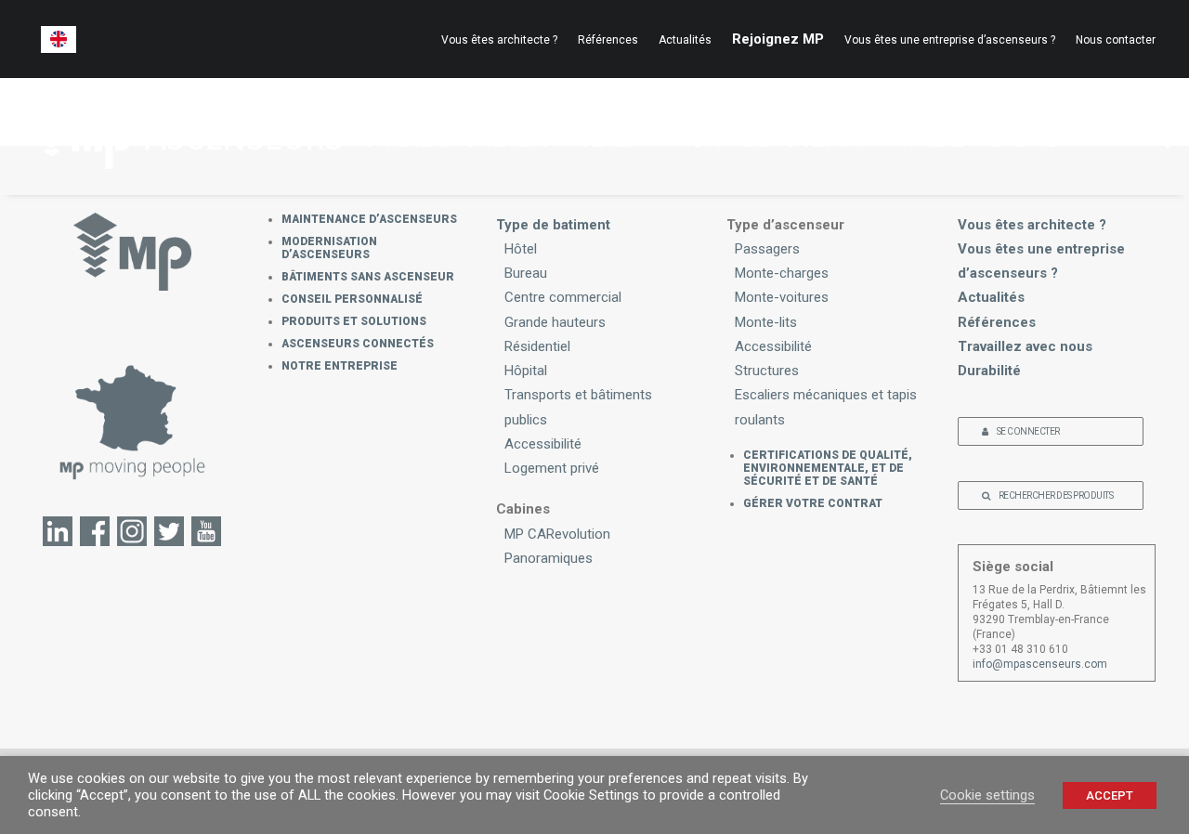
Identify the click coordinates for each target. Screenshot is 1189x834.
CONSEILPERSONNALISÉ (728, 133)
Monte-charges (782, 273)
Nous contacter (1116, 39)
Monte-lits (766, 322)
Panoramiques (548, 558)
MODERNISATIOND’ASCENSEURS (511, 133)
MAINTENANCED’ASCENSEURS (408, 133)
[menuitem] (503, 40)
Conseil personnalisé (352, 299)
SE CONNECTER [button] (1028, 431)
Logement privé (551, 468)
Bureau (525, 273)
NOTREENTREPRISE (1023, 133)
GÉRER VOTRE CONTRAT (812, 503)
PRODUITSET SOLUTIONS (826, 133)
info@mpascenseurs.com (1040, 664)
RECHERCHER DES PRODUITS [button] (1056, 495)
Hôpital (525, 370)
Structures (767, 370)
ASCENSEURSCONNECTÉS (936, 133)
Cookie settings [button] (987, 795)
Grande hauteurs (555, 322)
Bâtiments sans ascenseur (367, 276)
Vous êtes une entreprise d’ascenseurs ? (949, 39)
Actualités (685, 39)
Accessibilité (542, 444)
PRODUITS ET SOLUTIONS (353, 321)
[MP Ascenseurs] (187, 136)
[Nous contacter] (133, 421)
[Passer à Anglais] (58, 39)
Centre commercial (562, 297)
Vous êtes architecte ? (499, 39)
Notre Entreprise (339, 365)
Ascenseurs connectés (357, 343)
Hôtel (520, 249)
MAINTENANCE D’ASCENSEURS (369, 219)
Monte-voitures (782, 297)
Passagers (767, 249)
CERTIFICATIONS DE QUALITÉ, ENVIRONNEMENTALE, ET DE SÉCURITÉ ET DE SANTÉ (827, 468)
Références (608, 39)
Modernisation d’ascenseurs (329, 248)
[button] (1147, 136)
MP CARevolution (557, 534)
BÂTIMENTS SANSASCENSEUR (622, 133)
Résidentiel (537, 346)
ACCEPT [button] (1109, 795)
